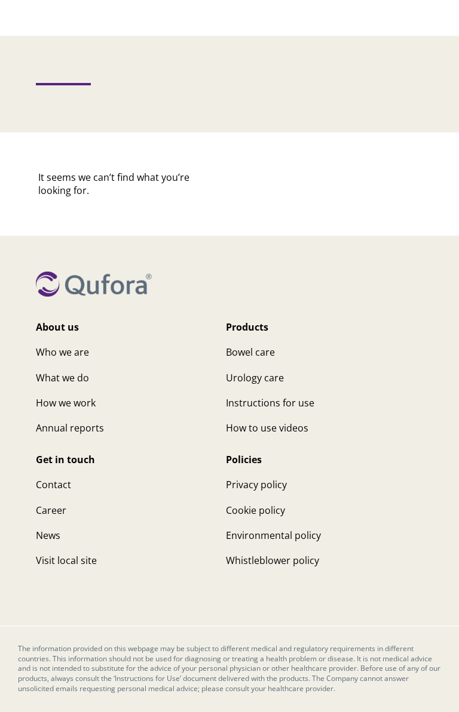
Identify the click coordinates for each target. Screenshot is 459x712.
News (48, 535)
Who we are (62, 352)
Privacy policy (256, 484)
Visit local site (66, 560)
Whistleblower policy (272, 560)
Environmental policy (273, 535)
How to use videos (267, 427)
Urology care (255, 377)
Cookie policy (255, 510)
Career (51, 510)
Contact (53, 484)
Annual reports (70, 427)
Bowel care (250, 352)
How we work (66, 402)
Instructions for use (270, 402)
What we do (62, 377)
